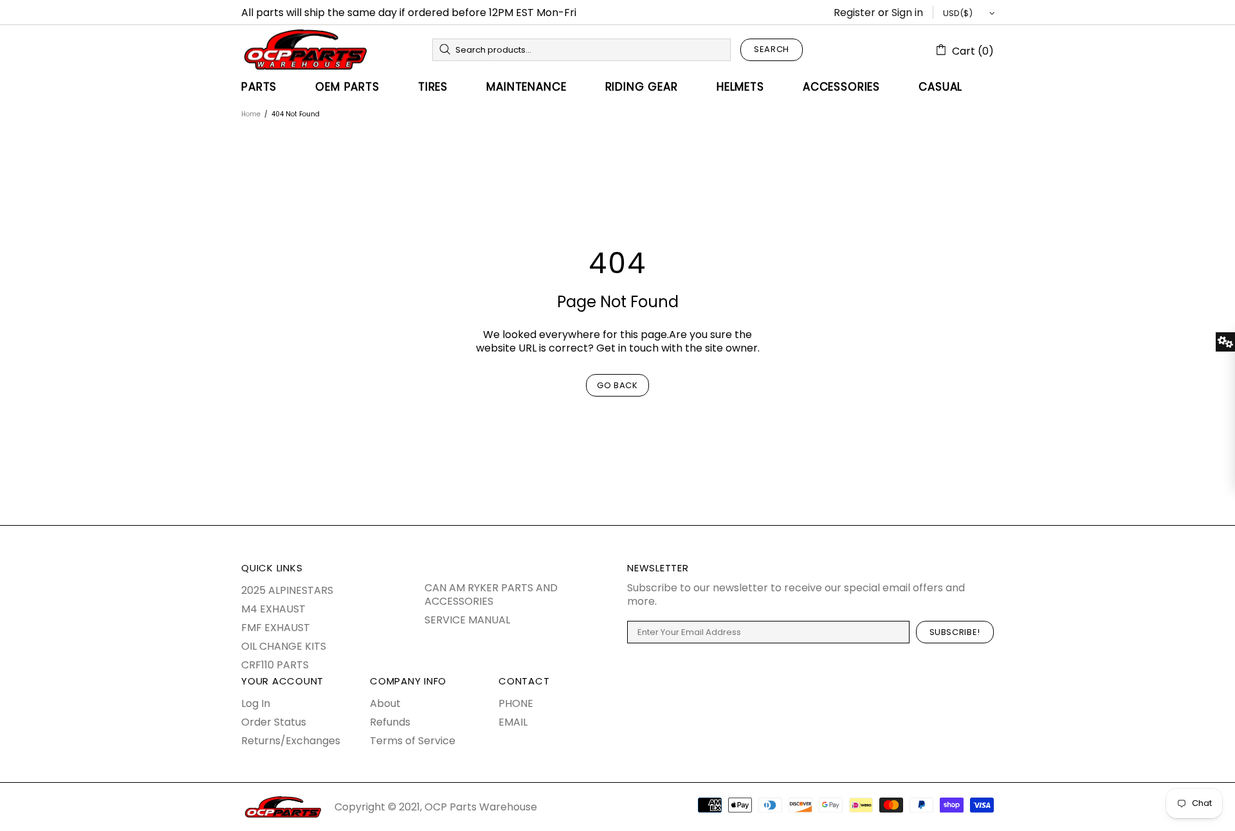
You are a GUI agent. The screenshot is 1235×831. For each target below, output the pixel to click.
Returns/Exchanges (290, 740)
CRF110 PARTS (275, 665)
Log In (255, 703)
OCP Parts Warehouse (305, 49)
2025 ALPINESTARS (287, 590)
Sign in (907, 12)
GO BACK (617, 385)
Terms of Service (412, 740)
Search (771, 49)
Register (854, 12)
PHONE (516, 703)
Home (251, 114)
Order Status (273, 722)
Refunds (390, 722)
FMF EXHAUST (275, 627)
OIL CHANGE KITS (283, 646)
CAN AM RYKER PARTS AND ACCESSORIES (491, 594)
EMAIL (513, 722)
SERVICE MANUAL (467, 620)
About (385, 703)
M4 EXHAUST (273, 609)
